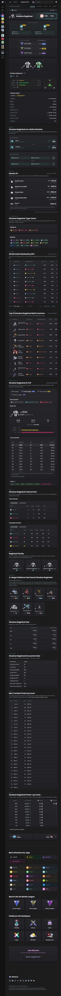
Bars (25, 530)
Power (27, 506)
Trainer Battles (22, 503)
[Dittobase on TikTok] (15, 980)
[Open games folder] (2, 46)
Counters (39, 6)
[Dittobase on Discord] (34, 980)
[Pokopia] (2, 18)
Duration (38, 506)
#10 (13, 469)
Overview (32, 6)
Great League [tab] (28, 391)
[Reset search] (52, 2)
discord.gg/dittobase (34, 957)
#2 (12, 448)
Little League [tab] (15, 391)
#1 (12, 445)
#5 (12, 456)
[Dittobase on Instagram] (10, 980)
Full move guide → (52, 254)
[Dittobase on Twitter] (20, 980)
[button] (46, 16)
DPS (42, 261)
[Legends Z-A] (2, 35)
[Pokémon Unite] (2, 22)
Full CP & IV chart (51, 173)
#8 (13, 464)
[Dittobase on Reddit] (28, 980)
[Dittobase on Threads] (23, 980)
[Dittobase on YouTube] (12, 980)
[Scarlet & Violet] (2, 38)
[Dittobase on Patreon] (31, 980)
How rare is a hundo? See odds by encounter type (46, 212)
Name (11, 506)
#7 (13, 461)
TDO (51, 261)
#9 (13, 467)
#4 (13, 453)
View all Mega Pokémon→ (15, 580)
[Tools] (2, 57)
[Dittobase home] (2, 2)
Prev (41, 306)
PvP (50, 6)
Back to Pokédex (15, 6)
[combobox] (45, 2)
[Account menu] (56, 2)
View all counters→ (52, 313)
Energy (32, 506)
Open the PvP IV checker (17, 476)
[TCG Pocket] (2, 26)
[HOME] (2, 42)
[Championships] (2, 52)
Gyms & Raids (14, 503)
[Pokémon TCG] (2, 30)
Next (53, 306)
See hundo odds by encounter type (38, 697)
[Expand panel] (5, 2)
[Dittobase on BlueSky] (26, 980)
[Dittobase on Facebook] (18, 980)
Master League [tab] (19, 395)
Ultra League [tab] (45, 391)
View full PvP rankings (51, 383)
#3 (12, 450)
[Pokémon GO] (2, 15)
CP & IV (45, 6)
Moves (54, 6)
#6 (13, 458)
